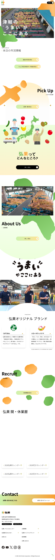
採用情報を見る (27, 393)
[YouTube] (7, 547)
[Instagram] (15, 547)
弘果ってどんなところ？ (8, 529)
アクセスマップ (7, 524)
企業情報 (24, 529)
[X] (11, 547)
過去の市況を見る (27, 60)
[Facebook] (3, 547)
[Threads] (19, 547)
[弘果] (27, 512)
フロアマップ (17, 524)
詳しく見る (27, 167)
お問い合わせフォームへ (43, 500)
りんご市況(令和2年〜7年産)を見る (27, 66)
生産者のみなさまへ (7, 533)
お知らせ (4, 537)
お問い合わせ (25, 541)
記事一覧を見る (27, 107)
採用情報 (24, 537)
